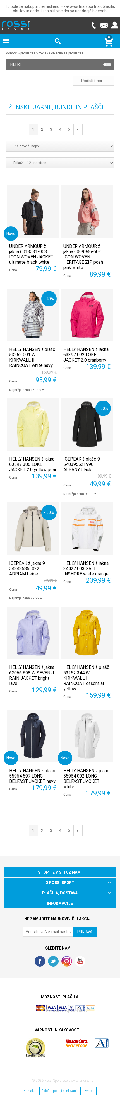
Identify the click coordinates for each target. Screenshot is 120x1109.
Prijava (114, 25)
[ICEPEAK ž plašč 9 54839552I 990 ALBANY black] (87, 424)
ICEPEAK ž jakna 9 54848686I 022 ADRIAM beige (27, 569)
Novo (10, 233)
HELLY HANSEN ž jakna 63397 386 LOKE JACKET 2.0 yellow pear (32, 464)
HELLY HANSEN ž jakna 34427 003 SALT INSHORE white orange (86, 569)
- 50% (103, 408)
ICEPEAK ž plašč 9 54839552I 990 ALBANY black (81, 464)
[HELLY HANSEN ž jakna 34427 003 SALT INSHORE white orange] (87, 528)
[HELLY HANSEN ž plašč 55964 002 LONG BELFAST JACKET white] (87, 736)
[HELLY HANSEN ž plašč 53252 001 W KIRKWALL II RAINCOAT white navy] (32, 314)
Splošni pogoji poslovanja (60, 1091)
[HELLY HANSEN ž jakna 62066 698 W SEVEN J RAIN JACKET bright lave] (32, 632)
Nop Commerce (75, 1011)
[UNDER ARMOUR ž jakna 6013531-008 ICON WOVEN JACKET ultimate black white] (32, 211)
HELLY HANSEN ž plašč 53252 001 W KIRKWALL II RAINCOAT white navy (32, 357)
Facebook (40, 961)
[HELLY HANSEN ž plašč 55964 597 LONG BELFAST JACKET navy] (32, 736)
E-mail (104, 25)
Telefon (93, 25)
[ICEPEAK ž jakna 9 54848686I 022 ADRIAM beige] (32, 528)
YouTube (80, 961)
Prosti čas (27, 53)
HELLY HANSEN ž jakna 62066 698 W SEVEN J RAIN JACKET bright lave (31, 675)
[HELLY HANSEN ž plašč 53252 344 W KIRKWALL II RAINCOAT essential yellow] (87, 632)
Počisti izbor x (93, 80)
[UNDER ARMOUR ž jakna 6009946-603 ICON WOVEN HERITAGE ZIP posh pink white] (87, 211)
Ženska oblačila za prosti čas (61, 53)
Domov (11, 53)
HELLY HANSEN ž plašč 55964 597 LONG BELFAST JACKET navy (32, 776)
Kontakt (29, 1091)
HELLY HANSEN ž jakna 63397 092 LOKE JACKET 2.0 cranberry (86, 355)
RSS (66, 961)
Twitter (53, 961)
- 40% (49, 299)
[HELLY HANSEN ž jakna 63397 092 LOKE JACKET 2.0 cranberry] (87, 314)
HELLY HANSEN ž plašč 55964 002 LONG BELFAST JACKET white (86, 779)
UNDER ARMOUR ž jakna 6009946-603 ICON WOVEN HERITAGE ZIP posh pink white (83, 257)
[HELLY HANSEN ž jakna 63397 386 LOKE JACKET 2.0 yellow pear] (32, 424)
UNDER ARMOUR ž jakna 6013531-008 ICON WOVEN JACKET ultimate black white (31, 254)
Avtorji (89, 1091)
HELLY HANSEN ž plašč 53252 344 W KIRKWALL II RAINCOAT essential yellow (86, 678)
